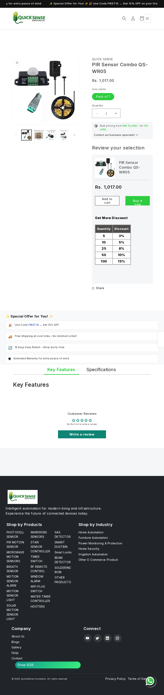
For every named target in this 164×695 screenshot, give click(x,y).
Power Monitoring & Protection (100, 543)
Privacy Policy (115, 678)
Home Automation (91, 532)
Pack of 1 (103, 96)
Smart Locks (63, 552)
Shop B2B (25, 665)
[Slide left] (16, 135)
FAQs (15, 653)
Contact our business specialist (114, 134)
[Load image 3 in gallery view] (51, 135)
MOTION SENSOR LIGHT (13, 595)
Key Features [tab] (61, 369)
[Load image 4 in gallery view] (63, 135)
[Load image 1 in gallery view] (26, 135)
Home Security (89, 548)
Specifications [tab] (101, 369)
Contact (17, 658)
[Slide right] (74, 135)
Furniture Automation (93, 537)
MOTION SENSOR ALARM (13, 581)
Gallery (17, 647)
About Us (18, 636)
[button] (124, 18)
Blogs (16, 642)
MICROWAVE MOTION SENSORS (15, 557)
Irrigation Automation (93, 554)
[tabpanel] (82, 387)
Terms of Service (140, 678)
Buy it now (137, 202)
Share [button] (100, 288)
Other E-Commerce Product (98, 559)
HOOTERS (38, 606)
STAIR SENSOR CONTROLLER (40, 547)
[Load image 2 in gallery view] (39, 135)
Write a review (81, 434)
